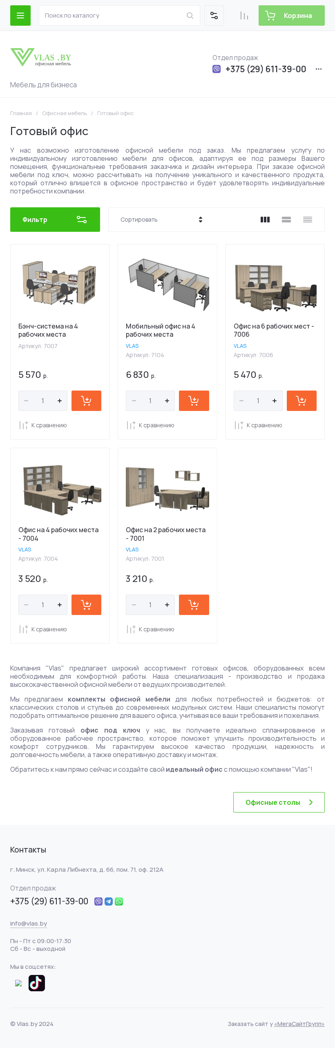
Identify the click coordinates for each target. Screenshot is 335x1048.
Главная (21, 113)
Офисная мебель (64, 113)
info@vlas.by (28, 923)
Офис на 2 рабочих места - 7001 (165, 534)
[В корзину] (86, 401)
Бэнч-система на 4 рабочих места (48, 330)
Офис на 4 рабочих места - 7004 (58, 534)
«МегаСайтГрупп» (299, 1024)
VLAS (132, 345)
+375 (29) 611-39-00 (266, 69)
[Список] (286, 219)
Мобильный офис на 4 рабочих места (160, 330)
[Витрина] (265, 219)
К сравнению (49, 425)
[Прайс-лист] (308, 219)
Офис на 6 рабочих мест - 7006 (274, 330)
